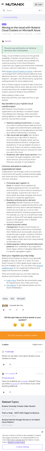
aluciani (8, 41)
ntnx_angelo (10, 373)
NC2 (12, 299)
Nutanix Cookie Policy (16, 442)
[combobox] (22, 10)
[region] (22, 440)
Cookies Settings (22, 447)
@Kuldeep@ (9, 378)
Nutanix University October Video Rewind (18, 406)
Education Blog (8, 409)
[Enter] (3, 10)
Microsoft (21, 299)
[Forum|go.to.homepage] (15, 4)
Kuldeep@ (9, 352)
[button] (2, 5)
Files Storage (7, 425)
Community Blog (10, 17)
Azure (5, 299)
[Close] (42, 431)
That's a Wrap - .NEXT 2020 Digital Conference (20, 413)
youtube (24, 381)
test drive (14, 384)
